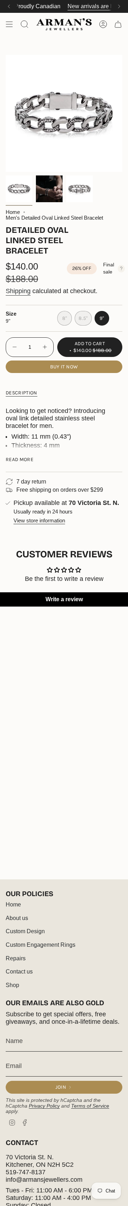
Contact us (19, 972)
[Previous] (9, 6)
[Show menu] (9, 24)
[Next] (119, 6)
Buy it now (64, 367)
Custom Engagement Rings (40, 945)
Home (13, 212)
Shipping (18, 291)
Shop (12, 985)
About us (17, 918)
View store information (39, 520)
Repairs (16, 958)
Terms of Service (90, 1106)
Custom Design (25, 931)
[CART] (118, 24)
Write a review (64, 599)
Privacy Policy (44, 1106)
